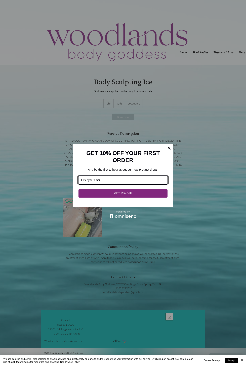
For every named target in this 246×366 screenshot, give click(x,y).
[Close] (169, 148)
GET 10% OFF (123, 193)
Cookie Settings (212, 360)
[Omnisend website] (123, 214)
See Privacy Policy (70, 361)
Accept (231, 360)
